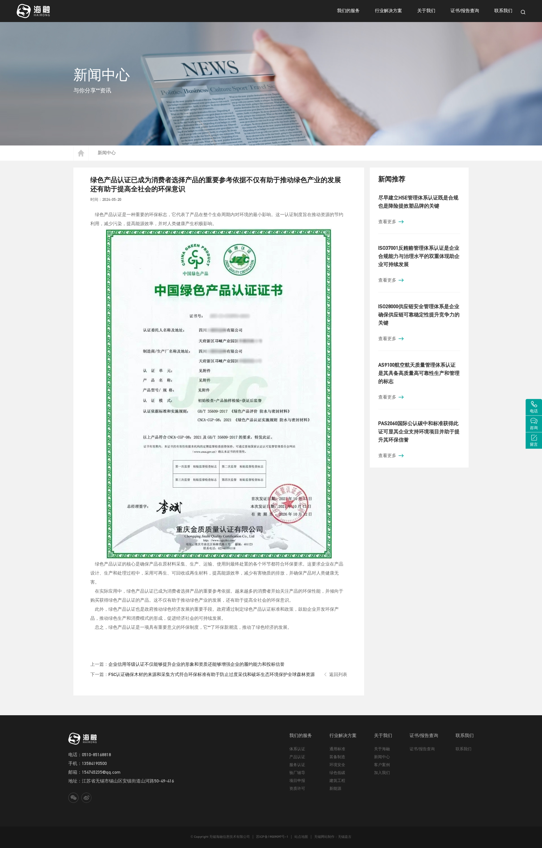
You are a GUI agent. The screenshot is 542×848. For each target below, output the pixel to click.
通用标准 (337, 749)
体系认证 (297, 749)
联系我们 (503, 10)
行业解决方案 (388, 10)
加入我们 (382, 772)
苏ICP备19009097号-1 (272, 837)
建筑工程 (337, 780)
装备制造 (337, 756)
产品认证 (297, 756)
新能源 (335, 788)
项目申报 (297, 780)
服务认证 (297, 764)
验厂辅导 (297, 772)
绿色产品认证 (108, 214)
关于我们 (426, 10)
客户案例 (382, 764)
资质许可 (297, 788)
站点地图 (301, 837)
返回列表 (338, 674)
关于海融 (382, 749)
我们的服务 (348, 10)
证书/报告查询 (465, 10)
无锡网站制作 (324, 837)
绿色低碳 (337, 772)
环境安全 (337, 764)
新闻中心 (107, 152)
